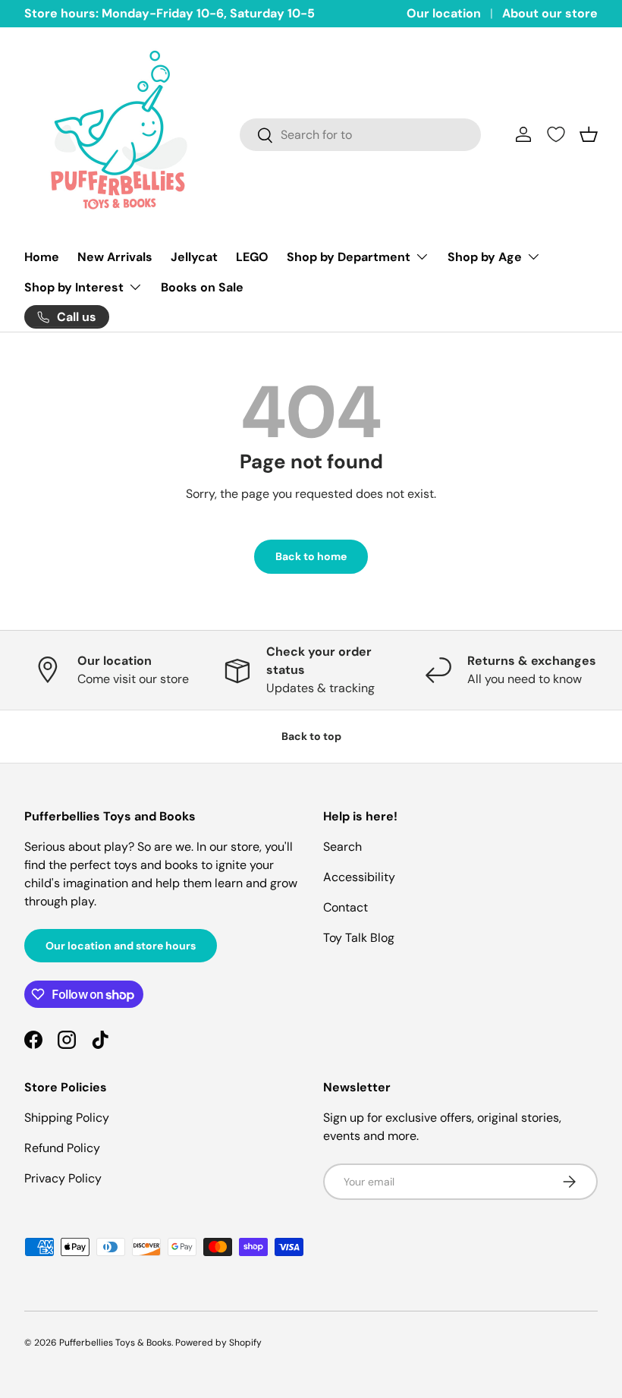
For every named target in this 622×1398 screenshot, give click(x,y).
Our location (444, 13)
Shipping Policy (66, 1118)
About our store (550, 13)
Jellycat (194, 257)
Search (342, 847)
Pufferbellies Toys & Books (115, 1343)
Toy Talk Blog (358, 938)
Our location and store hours (121, 945)
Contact (345, 907)
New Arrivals (114, 257)
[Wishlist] (556, 134)
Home (41, 257)
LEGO (252, 257)
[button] (588, 134)
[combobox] (360, 134)
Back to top (311, 736)
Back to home (311, 556)
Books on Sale (202, 287)
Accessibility (359, 877)
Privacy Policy (63, 1178)
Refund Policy (62, 1148)
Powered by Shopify (218, 1343)
